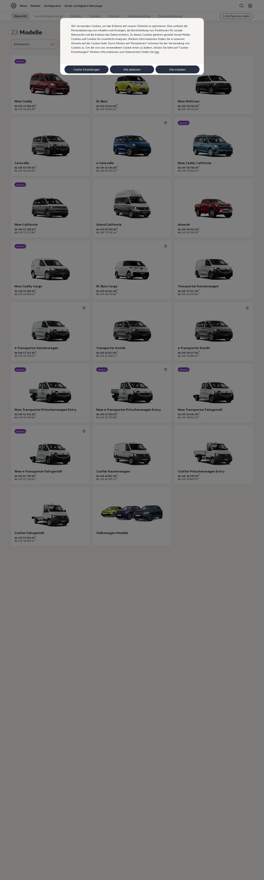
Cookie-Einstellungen (86, 69)
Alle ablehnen (132, 69)
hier (156, 52)
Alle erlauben (177, 69)
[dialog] (132, 440)
